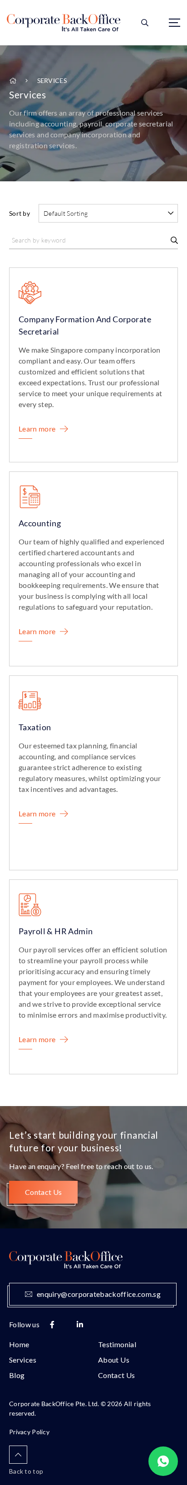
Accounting (40, 523)
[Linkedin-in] (80, 1324)
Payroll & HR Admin (56, 931)
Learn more (37, 428)
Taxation (35, 727)
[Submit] (174, 240)
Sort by (19, 213)
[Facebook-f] (52, 1324)
